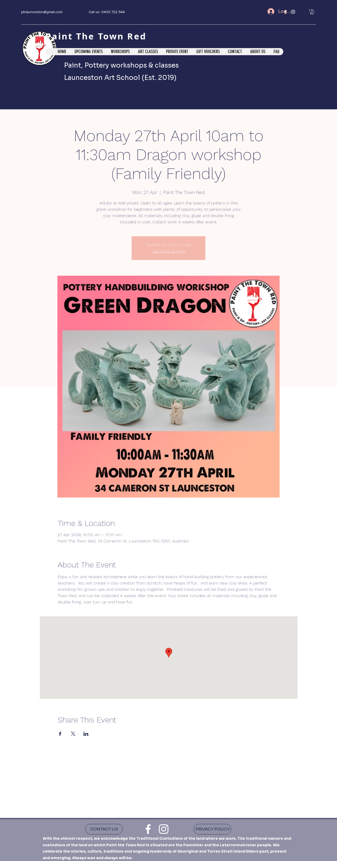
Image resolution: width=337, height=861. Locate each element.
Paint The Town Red (98, 36)
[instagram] (163, 829)
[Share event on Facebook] (60, 734)
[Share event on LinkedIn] (85, 734)
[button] (312, 11)
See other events (168, 251)
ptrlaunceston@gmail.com (41, 12)
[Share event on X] (73, 734)
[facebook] (148, 829)
